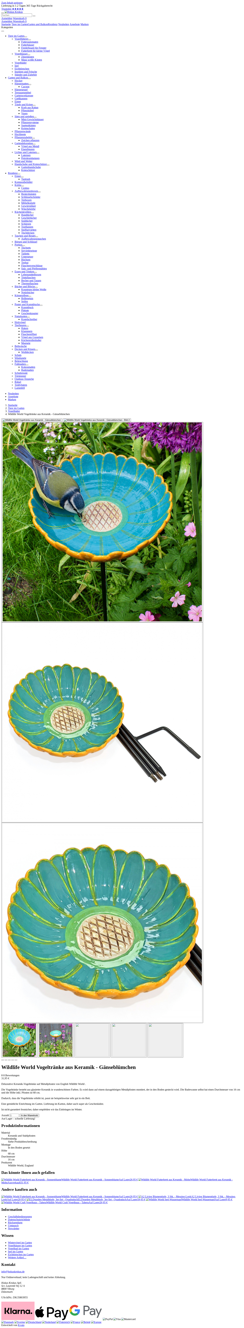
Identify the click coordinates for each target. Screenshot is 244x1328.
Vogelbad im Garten (18, 1248)
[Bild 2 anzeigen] (56, 1040)
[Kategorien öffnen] (2, 12)
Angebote (75, 24)
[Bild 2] (6, 1060)
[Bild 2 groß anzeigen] (97, 420)
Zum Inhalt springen (12, 2)
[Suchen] (34, 15)
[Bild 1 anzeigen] (19, 1040)
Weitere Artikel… (17, 1257)
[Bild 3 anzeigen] (92, 1040)
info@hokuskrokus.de (13, 1271)
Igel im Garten (15, 1251)
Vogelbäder (14, 411)
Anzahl (5, 1115)
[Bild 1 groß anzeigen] (31, 420)
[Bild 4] (12, 1060)
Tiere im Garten (19, 24)
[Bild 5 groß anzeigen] (102, 923)
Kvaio (21, 1325)
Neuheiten (63, 24)
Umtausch (13, 1225)
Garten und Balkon (38, 24)
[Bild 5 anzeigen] (165, 1040)
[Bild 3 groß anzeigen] (102, 522)
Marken (85, 24)
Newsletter (13, 1228)
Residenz (53, 24)
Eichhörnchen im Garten (21, 1254)
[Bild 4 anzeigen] (129, 1040)
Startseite (6, 24)
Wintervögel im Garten (20, 1242)
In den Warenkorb (29, 1115)
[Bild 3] (9, 1060)
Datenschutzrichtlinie (19, 1219)
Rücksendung (15, 1222)
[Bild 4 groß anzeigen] (102, 722)
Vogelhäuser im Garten (20, 1245)
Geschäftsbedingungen (20, 1216)
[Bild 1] (2, 1060)
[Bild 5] (16, 1060)
